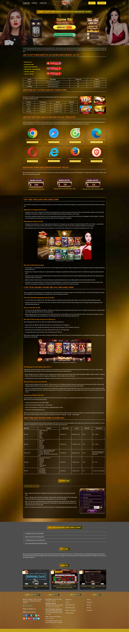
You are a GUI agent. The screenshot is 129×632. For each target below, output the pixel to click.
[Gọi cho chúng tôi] (36, 615)
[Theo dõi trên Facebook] (24, 615)
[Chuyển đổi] (24, 533)
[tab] (31, 486)
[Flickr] (31, 618)
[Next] (104, 576)
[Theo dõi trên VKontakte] (36, 618)
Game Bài (34, 3)
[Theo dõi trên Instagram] (26, 615)
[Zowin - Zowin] (64, 3)
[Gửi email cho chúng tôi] (34, 615)
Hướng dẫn (43, 3)
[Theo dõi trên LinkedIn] (26, 618)
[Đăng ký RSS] (24, 618)
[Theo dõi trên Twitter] (31, 615)
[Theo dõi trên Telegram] (38, 618)
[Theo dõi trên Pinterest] (38, 615)
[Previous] (25, 576)
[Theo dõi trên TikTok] (29, 615)
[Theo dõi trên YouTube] (29, 618)
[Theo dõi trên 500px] (34, 618)
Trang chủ (26, 3)
